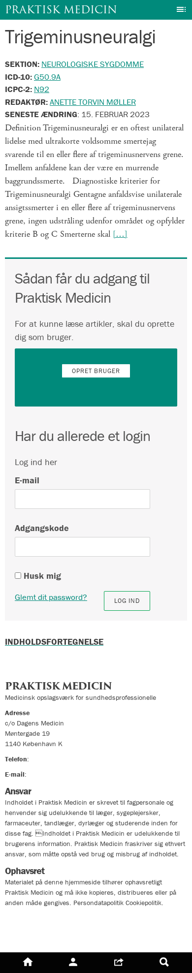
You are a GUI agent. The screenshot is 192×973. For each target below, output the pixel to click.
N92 (41, 89)
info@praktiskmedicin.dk (64, 774)
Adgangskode (42, 528)
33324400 (47, 758)
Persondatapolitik (39, 919)
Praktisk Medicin (61, 9)
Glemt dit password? (51, 597)
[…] (120, 234)
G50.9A (47, 76)
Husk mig (41, 575)
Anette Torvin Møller (93, 101)
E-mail (27, 480)
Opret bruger (96, 371)
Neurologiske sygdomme (92, 64)
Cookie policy (31, 937)
